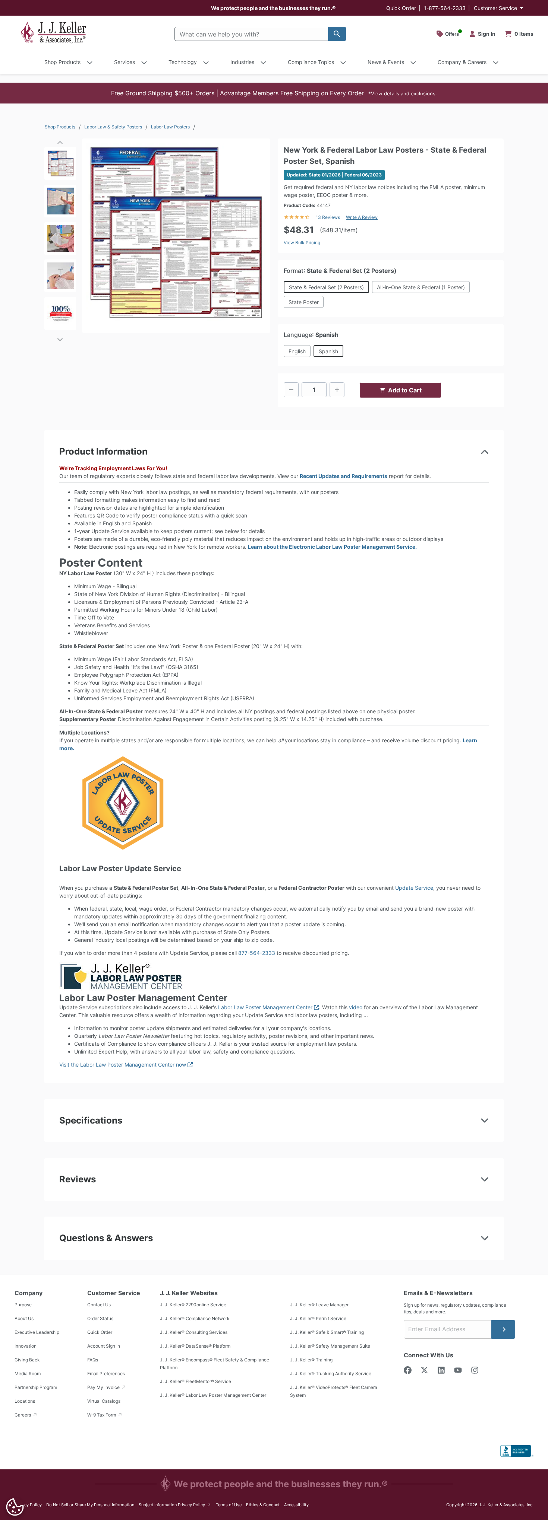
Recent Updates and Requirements (343, 476)
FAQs (92, 1360)
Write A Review (362, 217)
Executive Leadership (37, 1332)
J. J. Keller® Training (311, 1360)
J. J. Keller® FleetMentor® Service (195, 1381)
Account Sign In (103, 1346)
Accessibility (296, 1504)
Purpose (23, 1304)
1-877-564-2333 (445, 8)
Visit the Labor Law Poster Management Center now (126, 1064)
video (355, 1007)
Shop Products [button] (62, 62)
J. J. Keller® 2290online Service (193, 1304)
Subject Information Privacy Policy (175, 1504)
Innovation (26, 1346)
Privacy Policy (28, 1504)
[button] (274, 93)
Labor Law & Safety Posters (113, 127)
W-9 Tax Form (102, 1415)
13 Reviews (328, 217)
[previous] (60, 140)
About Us (24, 1318)
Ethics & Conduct (263, 1504)
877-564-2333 (256, 953)
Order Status (100, 1318)
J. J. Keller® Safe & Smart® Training (327, 1332)
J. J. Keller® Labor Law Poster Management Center (213, 1395)
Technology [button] (183, 62)
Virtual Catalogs (103, 1401)
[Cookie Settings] (15, 1507)
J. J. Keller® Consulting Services (193, 1332)
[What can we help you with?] (337, 34)
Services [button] (124, 62)
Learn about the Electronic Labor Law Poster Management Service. (332, 547)
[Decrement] (291, 389)
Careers (23, 1415)
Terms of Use (229, 1504)
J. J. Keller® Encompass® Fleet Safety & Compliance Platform (214, 1363)
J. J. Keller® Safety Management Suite (330, 1346)
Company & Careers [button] (462, 62)
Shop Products (60, 127)
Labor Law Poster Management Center (268, 1007)
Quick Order (401, 8)
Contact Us (99, 1304)
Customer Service (495, 8)
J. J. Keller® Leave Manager (319, 1304)
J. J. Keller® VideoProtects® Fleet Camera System (333, 1391)
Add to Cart (405, 390)
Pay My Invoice (104, 1387)
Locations (25, 1401)
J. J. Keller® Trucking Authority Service (330, 1373)
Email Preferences (106, 1373)
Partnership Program (36, 1387)
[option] (60, 166)
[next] (60, 336)
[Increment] (337, 389)
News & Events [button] (386, 62)
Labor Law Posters (170, 127)
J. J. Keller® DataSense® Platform (195, 1346)
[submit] (503, 1329)
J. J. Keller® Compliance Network (195, 1318)
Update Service (414, 888)
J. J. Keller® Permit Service (318, 1318)
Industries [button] (242, 62)
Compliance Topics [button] (311, 62)
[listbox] (60, 241)
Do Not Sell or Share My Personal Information (90, 1504)
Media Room (28, 1373)
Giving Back (27, 1360)
